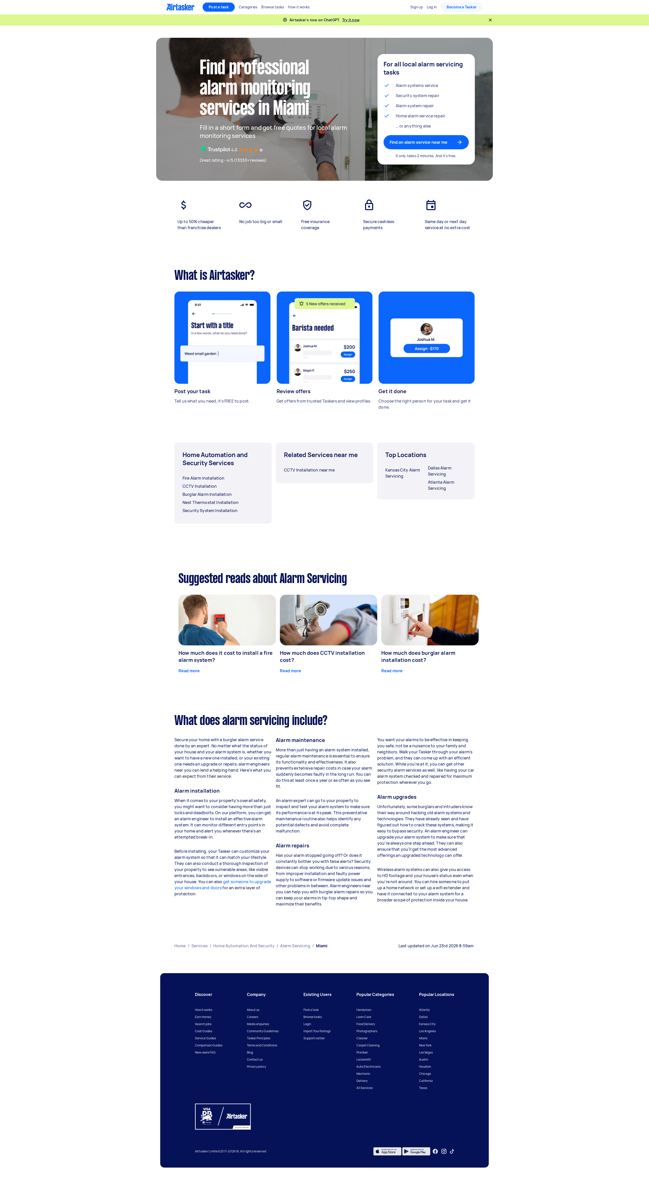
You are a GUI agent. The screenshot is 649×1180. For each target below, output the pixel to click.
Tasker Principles (258, 1038)
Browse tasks (312, 1017)
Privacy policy (256, 1066)
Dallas (423, 1017)
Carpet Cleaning (368, 1045)
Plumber (362, 1052)
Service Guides (205, 1038)
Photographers (366, 1031)
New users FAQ (205, 1052)
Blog (250, 1052)
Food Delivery (365, 1024)
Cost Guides (203, 1031)
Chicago (425, 1074)
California (426, 1081)
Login (307, 1024)
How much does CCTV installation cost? (322, 656)
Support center (314, 1038)
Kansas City (427, 1024)
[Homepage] (180, 7)
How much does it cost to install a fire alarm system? (225, 656)
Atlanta (424, 1010)
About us (253, 1010)
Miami (423, 1038)
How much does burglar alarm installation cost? (418, 656)
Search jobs (203, 1024)
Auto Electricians (368, 1066)
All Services (364, 1088)
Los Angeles (427, 1031)
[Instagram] (444, 1151)
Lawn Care (363, 1017)
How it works (203, 1010)
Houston (425, 1066)
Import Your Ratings (317, 1031)
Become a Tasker (462, 7)
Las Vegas (426, 1052)
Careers (252, 1017)
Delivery (362, 1081)
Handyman (363, 1010)
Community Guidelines (263, 1031)
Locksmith (363, 1059)
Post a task (219, 7)
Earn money (203, 1017)
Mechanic (363, 1074)
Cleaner (362, 1038)
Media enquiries (258, 1024)
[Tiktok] (452, 1151)
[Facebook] (435, 1151)
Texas (423, 1088)
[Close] (490, 20)
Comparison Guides (208, 1045)
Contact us (255, 1059)
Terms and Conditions (262, 1045)
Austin (423, 1059)
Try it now (351, 19)
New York (425, 1045)
